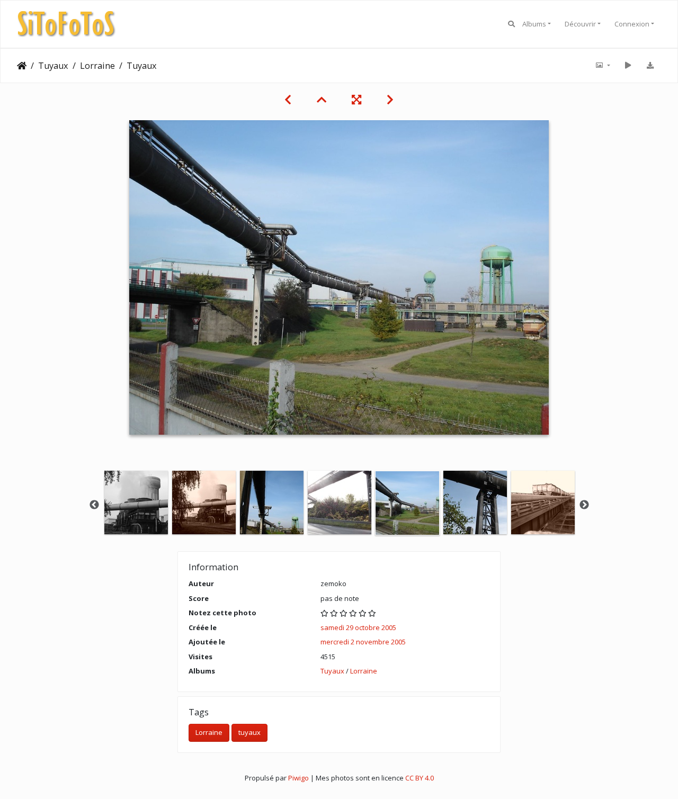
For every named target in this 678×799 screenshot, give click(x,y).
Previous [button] (94, 505)
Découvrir (580, 24)
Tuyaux (53, 65)
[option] (136, 502)
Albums (534, 24)
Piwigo (298, 778)
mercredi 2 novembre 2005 (363, 642)
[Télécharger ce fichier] (650, 65)
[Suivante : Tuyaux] (390, 99)
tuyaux (249, 732)
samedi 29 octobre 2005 (358, 627)
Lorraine (97, 65)
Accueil (21, 65)
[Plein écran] (356, 99)
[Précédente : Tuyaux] (288, 99)
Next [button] (584, 505)
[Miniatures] (321, 99)
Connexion (631, 24)
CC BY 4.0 (419, 778)
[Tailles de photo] (602, 65)
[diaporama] (628, 65)
